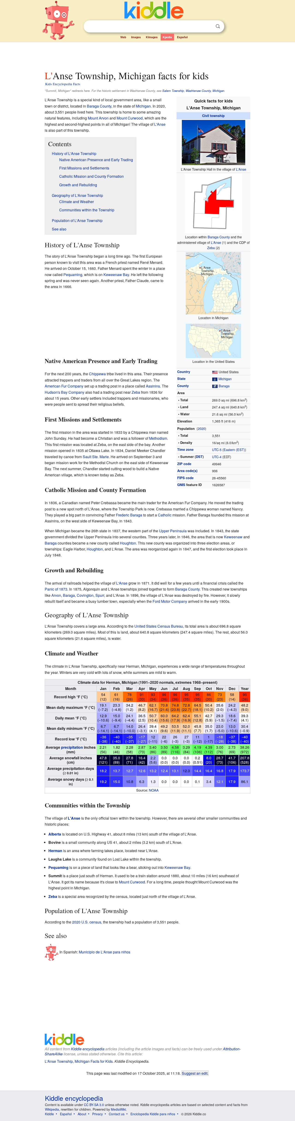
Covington (85, 595)
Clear (208, 26)
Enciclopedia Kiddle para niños (152, 1114)
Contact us (116, 1114)
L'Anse (241, 169)
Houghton (128, 543)
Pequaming (72, 274)
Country (183, 371)
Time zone (185, 449)
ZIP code (184, 463)
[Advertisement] (147, 55)
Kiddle (49, 1114)
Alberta (54, 834)
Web (123, 37)
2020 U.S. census (86, 922)
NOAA (154, 790)
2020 (201, 428)
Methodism (158, 438)
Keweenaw (233, 536)
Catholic (164, 515)
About (82, 1114)
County (183, 385)
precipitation (72, 747)
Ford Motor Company (170, 601)
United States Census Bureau (158, 626)
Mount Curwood (130, 118)
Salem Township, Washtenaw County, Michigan (193, 91)
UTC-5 (216, 449)
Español (182, 37)
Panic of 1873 (56, 589)
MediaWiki (118, 1109)
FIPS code (185, 477)
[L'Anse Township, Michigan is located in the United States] (213, 340)
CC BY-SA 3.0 (94, 1104)
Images (136, 37)
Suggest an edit (194, 1073)
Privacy (97, 1114)
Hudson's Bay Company (64, 392)
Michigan (225, 378)
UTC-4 (216, 456)
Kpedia (167, 37)
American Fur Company (64, 386)
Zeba (211, 247)
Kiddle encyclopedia (87, 1048)
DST (199, 456)
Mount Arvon (98, 118)
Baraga (224, 385)
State (181, 378)
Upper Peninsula (173, 530)
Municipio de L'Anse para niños (104, 952)
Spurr (99, 595)
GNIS (181, 484)
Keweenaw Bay (116, 274)
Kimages (152, 37)
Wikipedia (52, 1109)
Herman (55, 850)
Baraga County (219, 236)
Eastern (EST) (234, 449)
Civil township (213, 115)
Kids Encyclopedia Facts (62, 84)
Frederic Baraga (129, 515)
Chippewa (97, 373)
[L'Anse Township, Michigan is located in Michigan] (213, 282)
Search (217, 26)
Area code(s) (187, 470)
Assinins (153, 386)
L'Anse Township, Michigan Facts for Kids (79, 1061)
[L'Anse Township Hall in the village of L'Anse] (213, 142)
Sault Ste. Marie (96, 456)
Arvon (56, 595)
